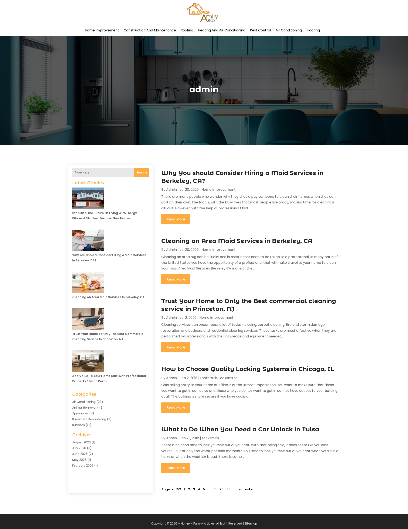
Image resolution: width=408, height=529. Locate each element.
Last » (248, 489)
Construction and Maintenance (150, 30)
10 (215, 489)
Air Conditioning (289, 30)
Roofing (187, 30)
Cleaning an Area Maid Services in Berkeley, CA (108, 297)
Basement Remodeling (89, 419)
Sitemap (251, 523)
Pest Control (260, 30)
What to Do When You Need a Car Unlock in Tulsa (240, 429)
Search (141, 172)
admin (171, 189)
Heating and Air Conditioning (221, 30)
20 (222, 489)
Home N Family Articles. (198, 523)
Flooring (313, 30)
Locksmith (208, 377)
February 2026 (82, 465)
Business (78, 425)
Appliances (80, 413)
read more (176, 219)
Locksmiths (228, 377)
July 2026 (79, 448)
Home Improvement (102, 30)
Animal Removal (84, 407)
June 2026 (80, 454)
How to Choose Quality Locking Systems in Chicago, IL (247, 368)
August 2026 (81, 442)
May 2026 (79, 460)
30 (229, 489)
